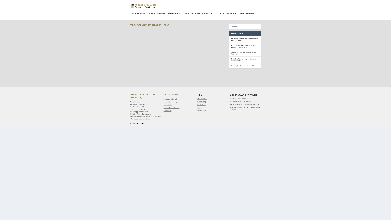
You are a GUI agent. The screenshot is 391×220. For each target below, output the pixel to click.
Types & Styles (174, 14)
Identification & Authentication (198, 14)
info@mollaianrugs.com (144, 114)
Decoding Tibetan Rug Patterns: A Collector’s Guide (243, 60)
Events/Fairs (168, 105)
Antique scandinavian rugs (144, 69)
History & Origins (157, 14)
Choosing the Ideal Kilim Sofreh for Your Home (243, 53)
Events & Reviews (139, 14)
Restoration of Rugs (171, 102)
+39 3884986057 (144, 112)
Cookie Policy (201, 105)
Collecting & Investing (226, 14)
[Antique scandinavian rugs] (162, 47)
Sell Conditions (202, 99)
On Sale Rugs (201, 111)
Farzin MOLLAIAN (139, 72)
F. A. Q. (199, 108)
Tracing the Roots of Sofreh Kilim (243, 66)
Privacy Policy (201, 102)
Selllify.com (140, 123)
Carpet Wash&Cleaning (172, 108)
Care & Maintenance (247, 14)
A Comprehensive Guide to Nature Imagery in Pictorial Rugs (243, 46)
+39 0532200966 (139, 109)
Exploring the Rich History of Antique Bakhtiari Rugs (244, 39)
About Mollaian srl (170, 99)
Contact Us (167, 111)
